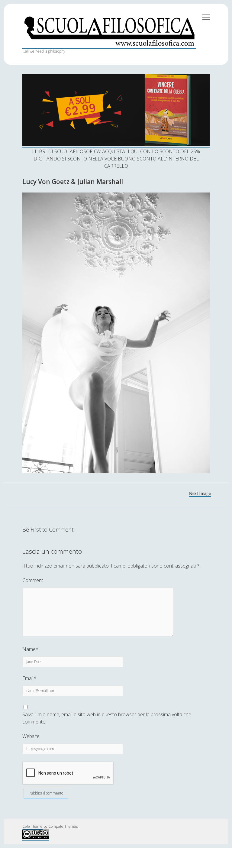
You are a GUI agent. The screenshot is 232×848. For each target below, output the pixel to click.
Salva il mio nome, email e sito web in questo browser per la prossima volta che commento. (106, 718)
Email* (29, 678)
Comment (32, 580)
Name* (30, 649)
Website (31, 736)
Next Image (200, 493)
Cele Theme (32, 826)
